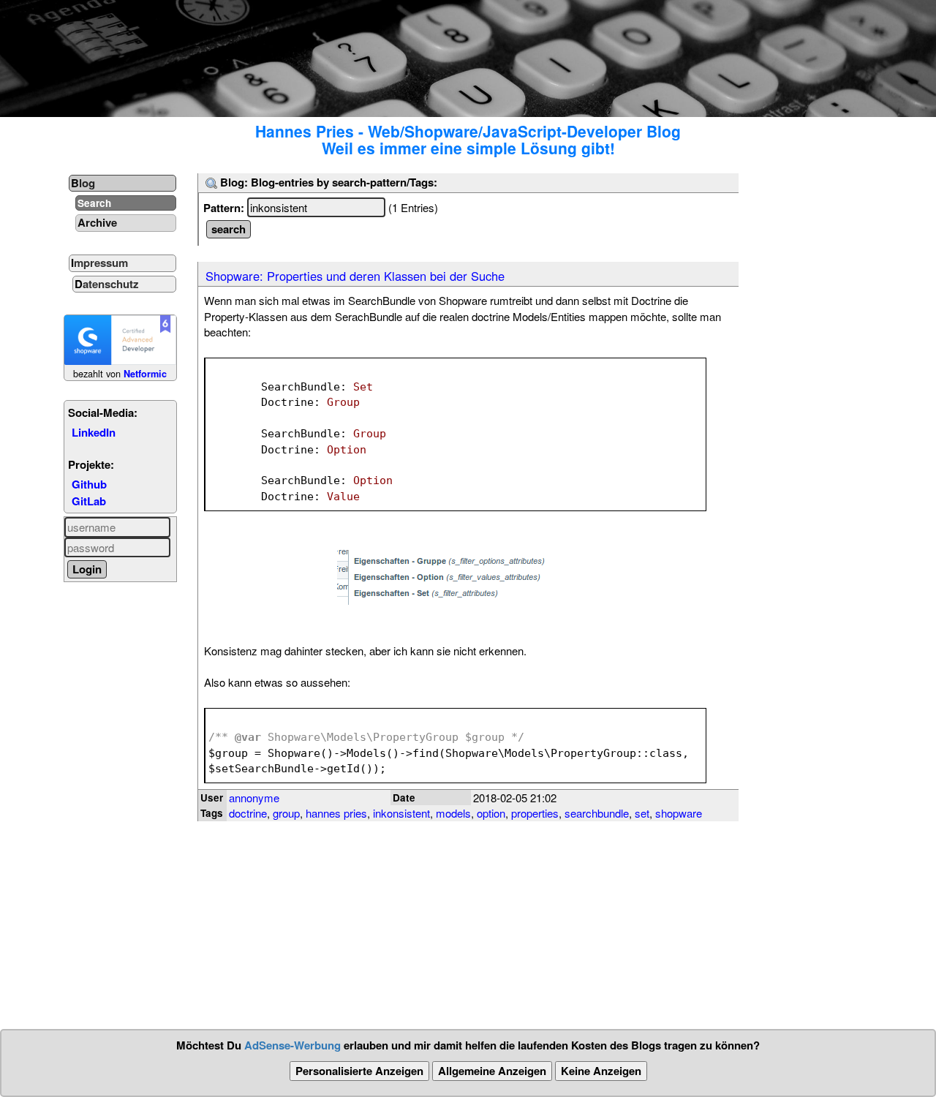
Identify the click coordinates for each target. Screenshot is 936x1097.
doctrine (248, 813)
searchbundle (597, 813)
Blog (83, 183)
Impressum (99, 263)
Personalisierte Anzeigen (359, 1071)
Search (94, 203)
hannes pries (336, 813)
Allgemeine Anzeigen (492, 1071)
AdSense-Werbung (292, 1045)
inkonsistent (401, 813)
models (453, 813)
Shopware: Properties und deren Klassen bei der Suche (355, 275)
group (286, 813)
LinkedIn (94, 432)
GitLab (89, 501)
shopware (678, 813)
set (642, 813)
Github (89, 484)
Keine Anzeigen (601, 1071)
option (491, 813)
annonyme (254, 797)
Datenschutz (107, 284)
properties (535, 813)
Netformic (145, 373)
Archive (97, 222)
